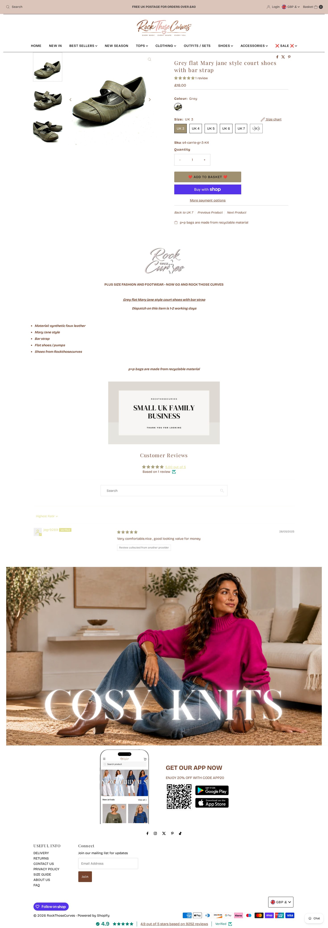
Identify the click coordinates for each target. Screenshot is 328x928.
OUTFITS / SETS (197, 46)
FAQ (36, 885)
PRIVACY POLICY (46, 869)
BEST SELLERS (82, 46)
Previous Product (209, 212)
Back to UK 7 (183, 212)
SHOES (224, 46)
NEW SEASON (116, 46)
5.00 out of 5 (175, 467)
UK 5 (211, 129)
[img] (127, 532)
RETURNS (41, 858)
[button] (184, 78)
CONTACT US (43, 864)
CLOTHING (165, 46)
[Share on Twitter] (283, 57)
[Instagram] (155, 833)
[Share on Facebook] (277, 57)
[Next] (149, 99)
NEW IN (55, 46)
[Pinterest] (172, 833)
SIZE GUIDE (42, 874)
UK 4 (195, 129)
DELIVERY (41, 853)
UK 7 (241, 129)
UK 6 (226, 129)
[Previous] (71, 99)
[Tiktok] (180, 833)
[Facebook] (147, 833)
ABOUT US (41, 880)
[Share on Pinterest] (289, 57)
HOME (36, 46)
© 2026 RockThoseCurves (54, 915)
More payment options (208, 200)
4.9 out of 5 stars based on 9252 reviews (174, 924)
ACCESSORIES (253, 46)
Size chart (273, 119)
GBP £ (292, 7)
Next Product (236, 212)
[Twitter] (164, 833)
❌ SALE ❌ (285, 46)
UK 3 (180, 129)
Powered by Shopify (94, 915)
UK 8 (256, 129)
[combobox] (56, 6)
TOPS (141, 46)
